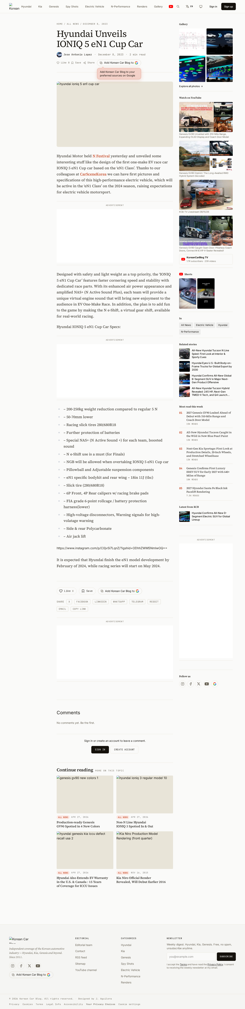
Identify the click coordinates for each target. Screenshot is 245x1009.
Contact (80, 951)
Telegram (137, 601)
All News (73, 24)
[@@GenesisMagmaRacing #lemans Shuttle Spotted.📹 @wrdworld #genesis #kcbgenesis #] (205, 293)
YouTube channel (86, 970)
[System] (201, 6)
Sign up (228, 6)
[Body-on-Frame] (220, 41)
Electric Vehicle (94, 6)
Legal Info (53, 1004)
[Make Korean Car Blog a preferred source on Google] (214, 683)
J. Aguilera (104, 998)
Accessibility (73, 1004)
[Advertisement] (115, 236)
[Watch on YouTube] (171, 6)
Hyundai (26, 6)
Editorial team (83, 945)
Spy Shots (72, 6)
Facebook (82, 601)
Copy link (79, 609)
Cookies (28, 1004)
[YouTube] (206, 683)
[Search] (178, 6)
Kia (40, 6)
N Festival (101, 155)
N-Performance (120, 6)
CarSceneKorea (93, 174)
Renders (142, 6)
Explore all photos (191, 86)
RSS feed (81, 957)
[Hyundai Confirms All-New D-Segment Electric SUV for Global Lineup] (192, 69)
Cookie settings (129, 1004)
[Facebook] (190, 683)
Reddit (154, 601)
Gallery (158, 6)
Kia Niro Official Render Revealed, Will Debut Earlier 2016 (141, 880)
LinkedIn (101, 601)
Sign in (213, 6)
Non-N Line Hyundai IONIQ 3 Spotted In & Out (134, 824)
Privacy (14, 1004)
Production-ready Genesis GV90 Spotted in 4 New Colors (78, 824)
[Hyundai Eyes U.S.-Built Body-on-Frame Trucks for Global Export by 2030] (192, 41)
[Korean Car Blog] (14, 6)
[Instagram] (182, 683)
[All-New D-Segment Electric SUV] (220, 69)
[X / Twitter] (198, 683)
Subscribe (226, 956)
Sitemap (80, 963)
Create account (124, 749)
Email (62, 609)
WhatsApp (119, 601)
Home (60, 24)
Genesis (54, 6)
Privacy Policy (215, 964)
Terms (183, 964)
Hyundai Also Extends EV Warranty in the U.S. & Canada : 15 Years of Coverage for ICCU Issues (82, 882)
